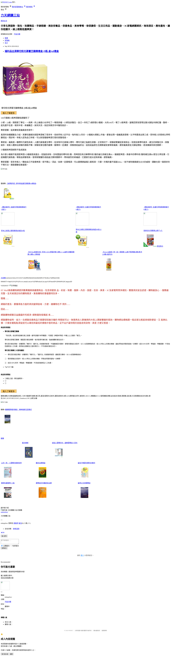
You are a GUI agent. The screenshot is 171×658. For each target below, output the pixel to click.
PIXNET (70, 630)
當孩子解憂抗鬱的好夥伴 (86, 463)
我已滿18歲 (5, 654)
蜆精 (2, 438)
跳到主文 (4, 21)
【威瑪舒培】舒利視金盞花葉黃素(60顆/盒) (21, 183)
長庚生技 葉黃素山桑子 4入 (152, 230)
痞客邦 (16, 523)
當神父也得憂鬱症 (84, 483)
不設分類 (17, 34)
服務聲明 (104, 630)
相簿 (6, 38)
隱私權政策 (96, 630)
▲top (2, 532)
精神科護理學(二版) (8, 483)
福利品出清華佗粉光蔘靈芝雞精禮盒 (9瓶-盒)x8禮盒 (32, 51)
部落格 (7, 40)
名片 (6, 43)
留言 (20, 523)
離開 (11, 654)
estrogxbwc (4, 512)
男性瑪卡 (160, 246)
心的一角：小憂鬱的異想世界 (11, 463)
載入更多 (4, 536)
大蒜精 (3, 278)
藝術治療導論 (40, 463)
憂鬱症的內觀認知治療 (44, 483)
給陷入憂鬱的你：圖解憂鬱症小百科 (64, 443)
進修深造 (16, 529)
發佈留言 (4, 548)
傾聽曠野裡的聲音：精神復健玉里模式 (18, 409)
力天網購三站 (10, 15)
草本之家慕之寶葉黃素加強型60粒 (13, 231)
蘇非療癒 (25, 443)
